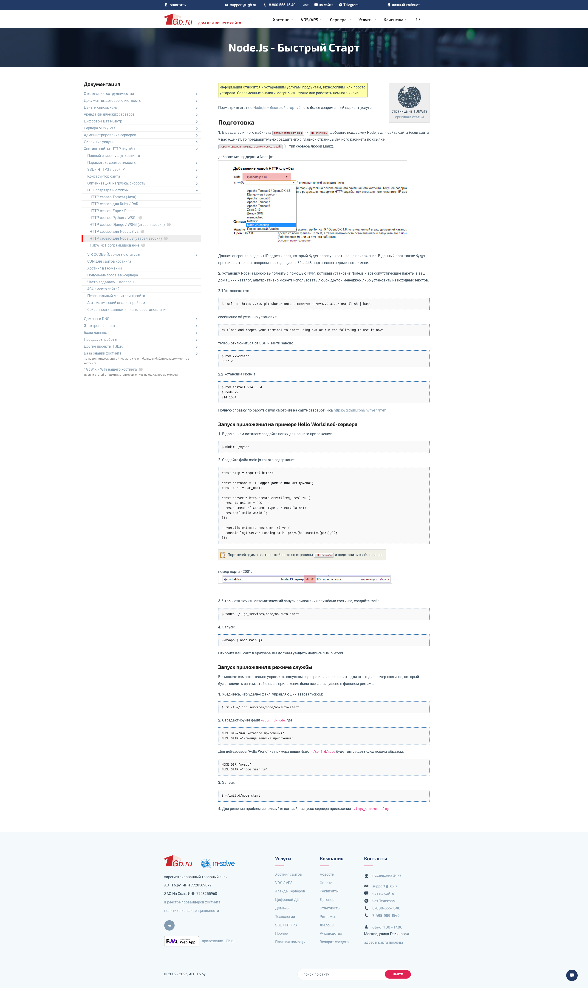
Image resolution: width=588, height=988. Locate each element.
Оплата (326, 883)
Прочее (281, 933)
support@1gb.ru (243, 5)
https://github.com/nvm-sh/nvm (360, 410)
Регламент (329, 916)
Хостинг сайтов (288, 874)
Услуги (366, 19)
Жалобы (327, 925)
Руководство (331, 933)
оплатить (178, 5)
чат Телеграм (384, 900)
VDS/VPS (310, 19)
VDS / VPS (284, 883)
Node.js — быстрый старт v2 (277, 107)
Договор (327, 899)
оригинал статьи (409, 117)
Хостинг (281, 19)
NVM (311, 273)
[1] (286, 146)
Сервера (339, 19)
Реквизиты (329, 891)
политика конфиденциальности (191, 911)
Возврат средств (334, 942)
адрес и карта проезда (383, 942)
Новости (327, 874)
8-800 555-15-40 (282, 5)
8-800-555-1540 (386, 908)
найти (398, 974)
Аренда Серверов (290, 891)
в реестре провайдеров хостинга (192, 902)
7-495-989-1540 (386, 915)
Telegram (351, 5)
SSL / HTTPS (286, 925)
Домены (282, 908)
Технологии (285, 916)
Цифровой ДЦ (287, 899)
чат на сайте (383, 893)
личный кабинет (406, 5)
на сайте (326, 5)
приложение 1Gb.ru (218, 941)
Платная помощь (290, 942)
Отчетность (330, 908)
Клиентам (394, 19)
